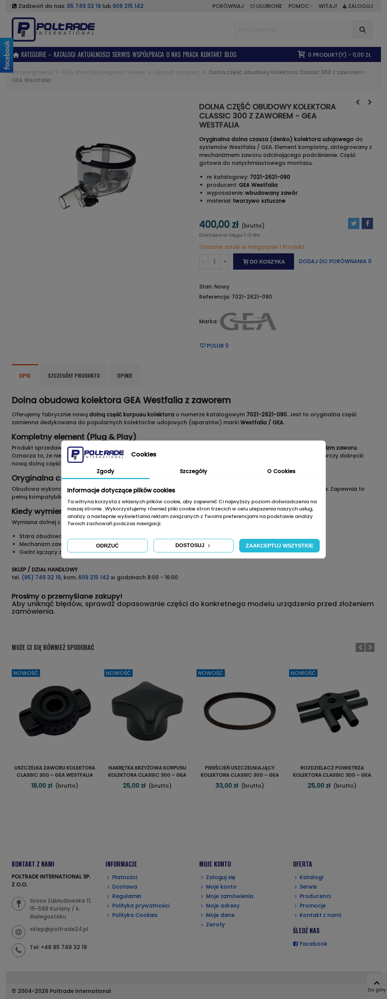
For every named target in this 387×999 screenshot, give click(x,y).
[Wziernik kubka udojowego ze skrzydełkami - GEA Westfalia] (357, 102)
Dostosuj (190, 545)
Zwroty (215, 924)
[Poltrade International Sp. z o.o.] (65, 29)
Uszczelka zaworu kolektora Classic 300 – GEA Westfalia (54, 771)
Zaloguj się (220, 877)
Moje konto (221, 886)
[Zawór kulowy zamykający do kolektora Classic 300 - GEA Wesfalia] (369, 102)
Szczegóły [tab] (193, 471)
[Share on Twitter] (353, 223)
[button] (301, 6)
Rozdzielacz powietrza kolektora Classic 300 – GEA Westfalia (332, 775)
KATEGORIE (33, 54)
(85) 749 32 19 (41, 577)
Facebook (313, 944)
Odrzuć (107, 546)
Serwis (308, 886)
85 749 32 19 (84, 6)
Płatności (124, 877)
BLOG (230, 54)
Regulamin (126, 896)
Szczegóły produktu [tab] (74, 375)
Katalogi (65, 54)
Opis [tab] (25, 375)
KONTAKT (211, 54)
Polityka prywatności (140, 905)
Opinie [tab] (125, 375)
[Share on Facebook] (367, 223)
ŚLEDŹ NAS (306, 930)
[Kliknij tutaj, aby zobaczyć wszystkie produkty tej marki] (248, 321)
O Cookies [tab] (281, 471)
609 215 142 (128, 6)
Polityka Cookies (135, 915)
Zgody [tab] (105, 471)
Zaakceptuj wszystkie (279, 546)
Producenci (315, 896)
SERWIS (121, 54)
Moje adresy (223, 905)
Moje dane (220, 915)
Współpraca (148, 54)
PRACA (190, 54)
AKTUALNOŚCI (94, 54)
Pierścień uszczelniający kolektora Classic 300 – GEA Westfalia (240, 775)
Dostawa (124, 886)
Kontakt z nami (320, 915)
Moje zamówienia (229, 896)
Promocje (313, 905)
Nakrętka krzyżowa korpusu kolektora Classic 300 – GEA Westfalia (147, 775)
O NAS (173, 54)
